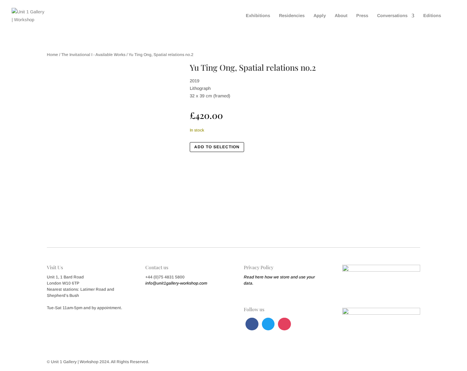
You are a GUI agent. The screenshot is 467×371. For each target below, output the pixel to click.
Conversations (392, 15)
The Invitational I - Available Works (93, 54)
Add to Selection (217, 147)
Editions (432, 15)
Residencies (292, 15)
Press (362, 15)
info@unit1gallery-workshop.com (176, 283)
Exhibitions (258, 15)
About (341, 15)
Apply (319, 15)
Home (52, 54)
